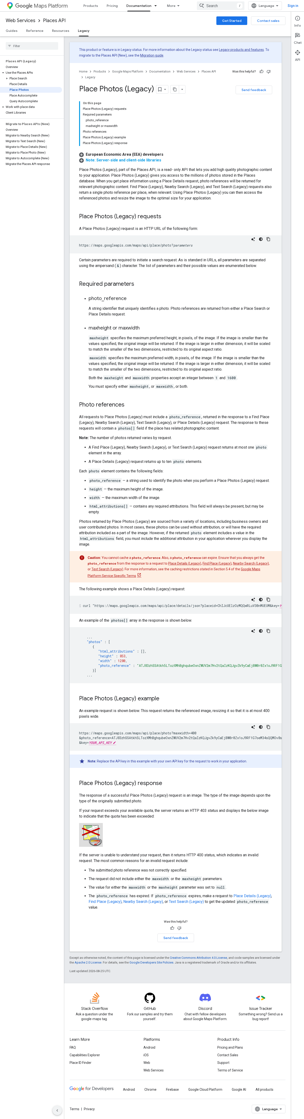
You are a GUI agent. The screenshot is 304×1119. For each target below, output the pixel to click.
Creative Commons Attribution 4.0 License (198, 957)
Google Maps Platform (127, 71)
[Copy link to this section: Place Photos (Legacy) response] (167, 783)
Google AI (239, 1089)
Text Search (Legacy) (107, 569)
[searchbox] (32, 46)
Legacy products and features (241, 50)
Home (83, 71)
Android (149, 1047)
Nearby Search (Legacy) (251, 563)
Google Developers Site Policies (151, 962)
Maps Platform (51, 6)
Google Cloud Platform (205, 1089)
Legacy (84, 31)
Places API (54, 21)
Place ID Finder (80, 1063)
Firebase (172, 1089)
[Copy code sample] (268, 239)
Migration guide (151, 55)
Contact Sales (227, 1055)
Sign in (293, 6)
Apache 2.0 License (88, 962)
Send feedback (254, 90)
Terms (74, 1109)
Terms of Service (230, 1070)
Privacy (89, 1109)
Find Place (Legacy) (217, 563)
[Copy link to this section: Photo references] (129, 405)
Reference (34, 31)
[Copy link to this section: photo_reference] (131, 299)
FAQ (73, 1047)
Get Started (232, 21)
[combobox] (220, 5)
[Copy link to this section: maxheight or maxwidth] (144, 328)
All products (264, 1089)
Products (90, 6)
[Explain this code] (253, 239)
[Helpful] (261, 71)
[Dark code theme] (261, 239)
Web (146, 1063)
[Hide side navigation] (57, 1110)
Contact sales (268, 21)
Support (223, 1063)
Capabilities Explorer (85, 1055)
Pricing (112, 6)
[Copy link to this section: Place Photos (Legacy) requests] (166, 217)
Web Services (20, 21)
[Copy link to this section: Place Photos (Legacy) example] (164, 699)
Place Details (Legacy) (184, 563)
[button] (31, 73)
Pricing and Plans (230, 1047)
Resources (60, 31)
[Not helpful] (268, 71)
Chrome (150, 1089)
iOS (146, 1055)
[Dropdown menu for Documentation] (157, 5)
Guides (12, 31)
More (171, 6)
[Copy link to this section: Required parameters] (139, 284)
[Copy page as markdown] (175, 89)
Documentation (138, 6)
